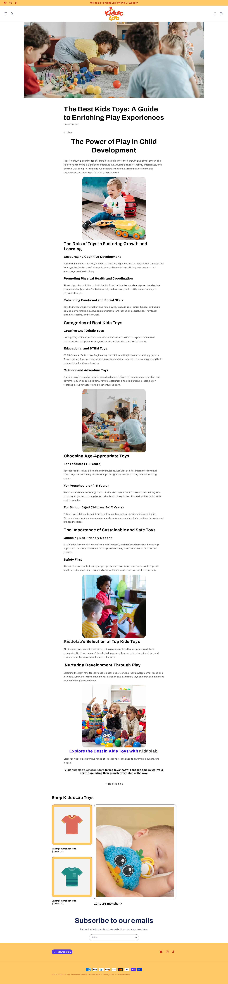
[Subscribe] (136, 937)
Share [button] (69, 132)
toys (87, 548)
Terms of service (123, 974)
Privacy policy (108, 974)
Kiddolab (73, 641)
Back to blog (115, 784)
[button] (6, 14)
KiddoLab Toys (64, 974)
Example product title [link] (64, 848)
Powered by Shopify (79, 974)
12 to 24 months (106, 903)
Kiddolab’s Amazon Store (87, 770)
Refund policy (94, 974)
